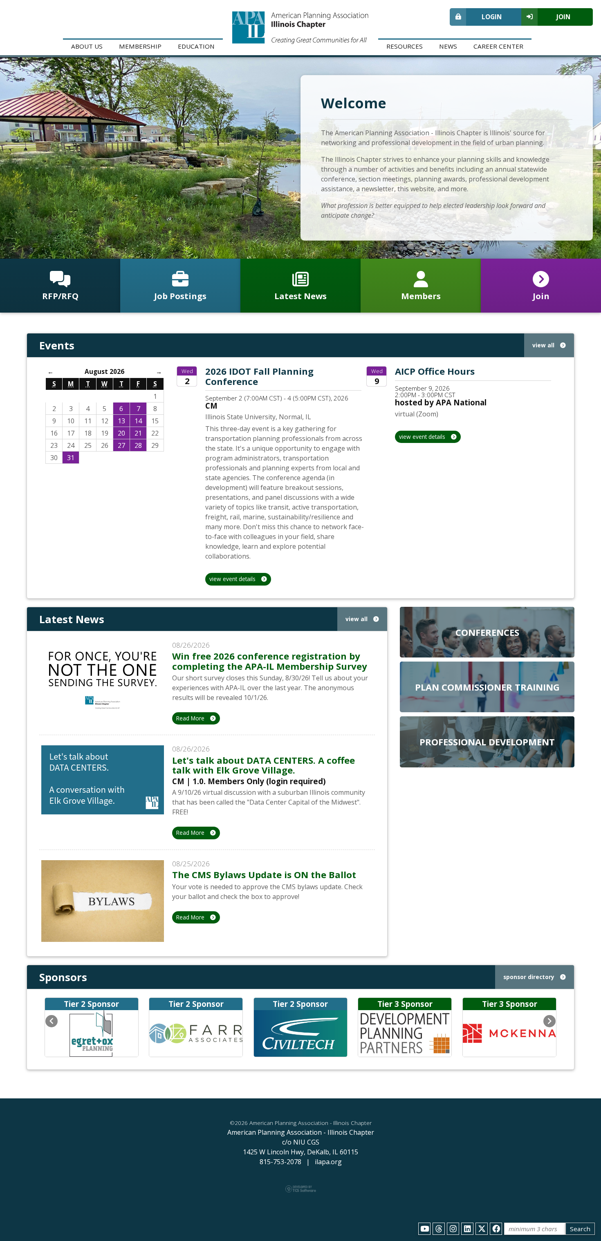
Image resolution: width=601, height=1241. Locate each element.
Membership (140, 46)
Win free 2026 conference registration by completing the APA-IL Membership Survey (269, 661)
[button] (51, 1021)
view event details (233, 579)
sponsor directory (529, 977)
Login (492, 17)
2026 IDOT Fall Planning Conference (259, 376)
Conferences (487, 632)
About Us (87, 46)
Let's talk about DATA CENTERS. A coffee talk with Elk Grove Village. (263, 765)
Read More (191, 718)
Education (196, 46)
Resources (404, 46)
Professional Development (487, 742)
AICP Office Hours (435, 371)
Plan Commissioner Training (487, 687)
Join (563, 17)
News (448, 46)
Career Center (498, 46)
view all (544, 345)
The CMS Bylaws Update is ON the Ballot (264, 874)
